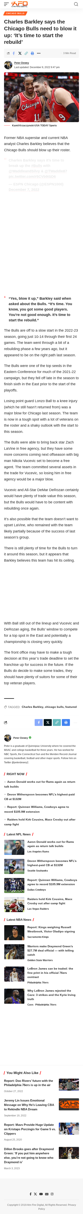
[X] (35, 1194)
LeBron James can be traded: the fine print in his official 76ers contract (50, 973)
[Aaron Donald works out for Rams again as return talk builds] (14, 847)
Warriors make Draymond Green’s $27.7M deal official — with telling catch (50, 950)
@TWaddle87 (56, 171)
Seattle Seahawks (37, 870)
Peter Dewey (21, 62)
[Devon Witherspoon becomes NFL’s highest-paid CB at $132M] (14, 866)
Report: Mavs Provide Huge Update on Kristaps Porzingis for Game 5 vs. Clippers (30, 1129)
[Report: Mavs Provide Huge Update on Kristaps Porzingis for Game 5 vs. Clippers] (69, 1129)
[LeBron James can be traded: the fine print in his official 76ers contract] (14, 974)
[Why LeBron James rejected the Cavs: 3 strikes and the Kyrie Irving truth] (14, 996)
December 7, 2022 (24, 190)
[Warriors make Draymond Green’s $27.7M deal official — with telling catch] (14, 951)
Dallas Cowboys (36, 889)
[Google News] (46, 1194)
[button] (7, 4)
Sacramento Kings (38, 937)
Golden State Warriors (40, 960)
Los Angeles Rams (38, 851)
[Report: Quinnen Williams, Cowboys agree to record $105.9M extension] (14, 885)
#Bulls (36, 166)
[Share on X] (20, 53)
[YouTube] (41, 1194)
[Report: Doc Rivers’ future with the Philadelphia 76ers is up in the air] (69, 1085)
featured (71, 706)
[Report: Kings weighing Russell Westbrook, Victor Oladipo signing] (14, 932)
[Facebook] (30, 1194)
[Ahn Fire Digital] (19, 4)
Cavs (30, 1004)
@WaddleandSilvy (24, 171)
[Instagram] (52, 1194)
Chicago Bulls (15, 13)
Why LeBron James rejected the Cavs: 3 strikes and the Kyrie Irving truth (51, 995)
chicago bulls (54, 706)
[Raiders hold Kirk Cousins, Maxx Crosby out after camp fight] (14, 904)
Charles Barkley (32, 706)
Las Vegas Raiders (38, 908)
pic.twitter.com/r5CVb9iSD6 (32, 177)
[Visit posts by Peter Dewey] (8, 65)
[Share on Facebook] (14, 53)
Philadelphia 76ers (38, 982)
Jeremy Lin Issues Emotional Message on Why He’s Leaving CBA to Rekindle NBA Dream (29, 1105)
